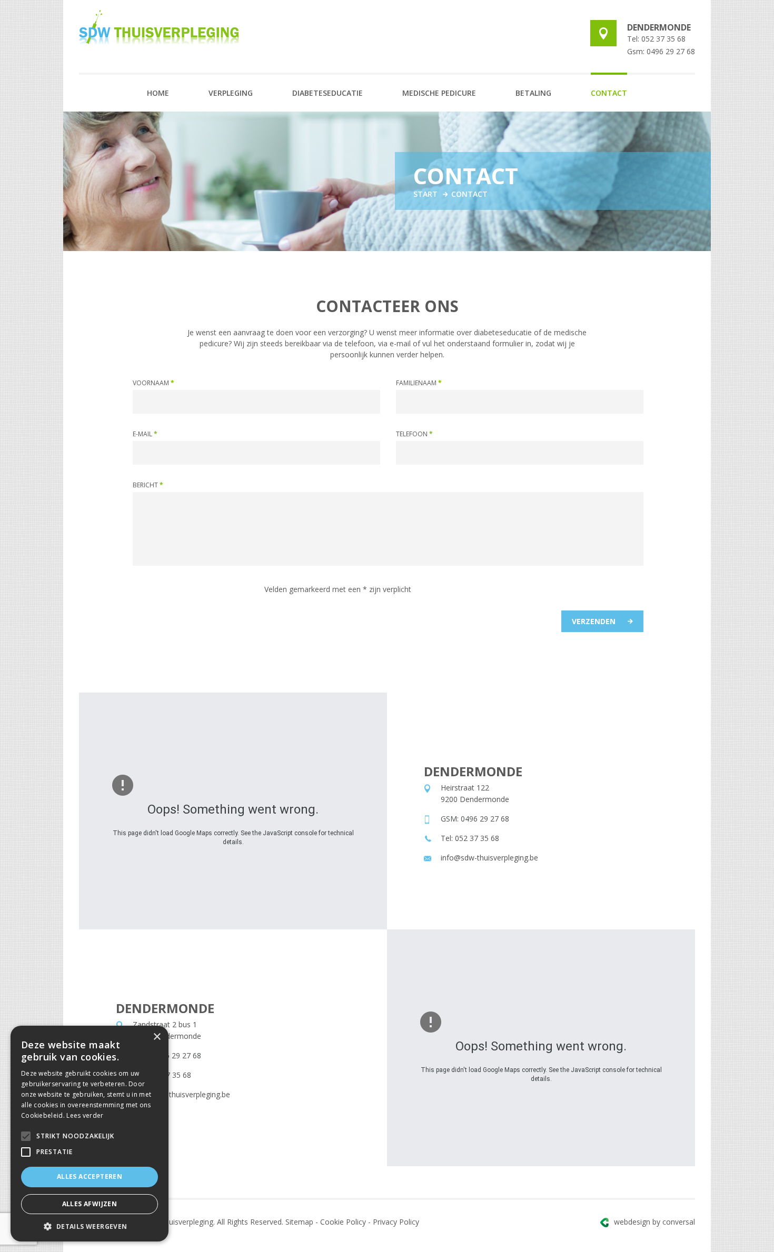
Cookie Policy (343, 1222)
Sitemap (299, 1222)
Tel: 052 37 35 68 (656, 39)
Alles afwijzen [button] (89, 1203)
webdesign (654, 1222)
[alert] (89, 1133)
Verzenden (594, 621)
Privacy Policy (396, 1222)
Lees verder (84, 1115)
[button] (89, 1226)
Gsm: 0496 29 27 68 (661, 51)
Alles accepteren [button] (89, 1176)
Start (425, 194)
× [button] (157, 1037)
